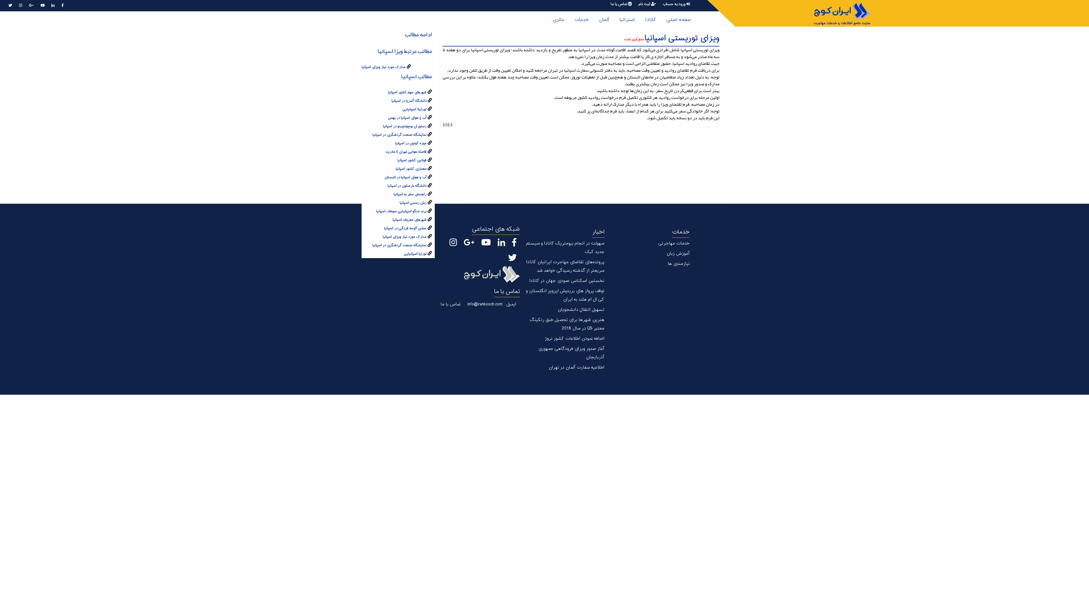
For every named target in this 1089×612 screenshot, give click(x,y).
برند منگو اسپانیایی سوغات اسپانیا (401, 211)
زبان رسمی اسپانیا (413, 203)
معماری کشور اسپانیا (411, 169)
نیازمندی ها (679, 264)
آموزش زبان (678, 254)
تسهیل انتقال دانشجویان (581, 310)
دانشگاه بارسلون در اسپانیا (407, 186)
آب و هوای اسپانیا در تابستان (406, 177)
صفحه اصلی (678, 20)
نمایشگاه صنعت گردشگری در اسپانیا (399, 135)
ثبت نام (644, 4)
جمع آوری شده (634, 39)
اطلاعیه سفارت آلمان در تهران (576, 368)
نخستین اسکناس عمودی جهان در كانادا (566, 281)
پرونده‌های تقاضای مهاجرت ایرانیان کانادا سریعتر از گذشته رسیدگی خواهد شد (565, 266)
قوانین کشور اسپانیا (412, 160)
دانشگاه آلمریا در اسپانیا (409, 101)
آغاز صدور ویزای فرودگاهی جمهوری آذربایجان (571, 353)
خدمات (581, 20)
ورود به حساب (674, 4)
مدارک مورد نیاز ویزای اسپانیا (384, 67)
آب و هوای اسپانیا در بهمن (407, 118)
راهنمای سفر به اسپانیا (410, 194)
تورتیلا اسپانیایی (414, 109)
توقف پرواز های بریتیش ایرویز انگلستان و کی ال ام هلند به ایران (565, 295)
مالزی (558, 20)
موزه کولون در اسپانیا (411, 143)
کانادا (650, 20)
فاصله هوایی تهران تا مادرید (406, 152)
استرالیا (627, 20)
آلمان (604, 20)
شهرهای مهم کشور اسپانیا (407, 92)
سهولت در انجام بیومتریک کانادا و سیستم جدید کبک (565, 247)
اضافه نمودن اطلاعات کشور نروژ (574, 339)
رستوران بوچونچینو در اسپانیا (405, 126)
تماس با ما (619, 4)
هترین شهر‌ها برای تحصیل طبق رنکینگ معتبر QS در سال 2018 (566, 324)
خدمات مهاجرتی (674, 243)
